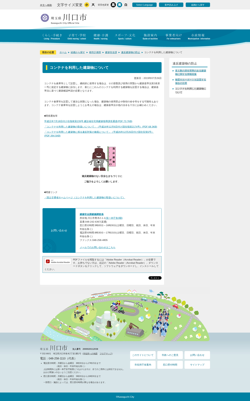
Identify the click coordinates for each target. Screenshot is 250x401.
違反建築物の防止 (130, 52)
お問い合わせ (197, 355)
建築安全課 (111, 52)
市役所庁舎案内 (143, 364)
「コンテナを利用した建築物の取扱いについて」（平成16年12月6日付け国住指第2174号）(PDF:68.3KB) (100, 126)
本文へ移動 (46, 5)
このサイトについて (143, 355)
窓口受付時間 (170, 364)
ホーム (63, 52)
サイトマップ (197, 364)
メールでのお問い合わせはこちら (97, 247)
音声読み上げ (171, 5)
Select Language (144, 5)
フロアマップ (106, 353)
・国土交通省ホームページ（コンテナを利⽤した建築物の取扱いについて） (84, 197)
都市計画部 (95, 52)
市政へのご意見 (170, 355)
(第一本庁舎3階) (114, 218)
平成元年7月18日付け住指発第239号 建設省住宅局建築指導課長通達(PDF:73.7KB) (88, 121)
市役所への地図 (90, 353)
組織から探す (198, 5)
